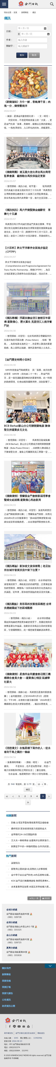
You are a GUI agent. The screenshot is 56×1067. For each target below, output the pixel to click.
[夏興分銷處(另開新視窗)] (29, 952)
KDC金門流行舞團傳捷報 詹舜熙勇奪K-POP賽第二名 (31, 881)
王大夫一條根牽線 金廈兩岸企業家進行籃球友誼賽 (31, 840)
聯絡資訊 (41, 1033)
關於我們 (6, 968)
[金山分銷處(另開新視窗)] (31, 939)
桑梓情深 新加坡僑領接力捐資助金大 (28, 829)
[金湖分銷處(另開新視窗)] (36, 926)
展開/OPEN (50, 966)
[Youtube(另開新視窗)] (19, 1026)
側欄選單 (4, 4)
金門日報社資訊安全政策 (25, 1033)
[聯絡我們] (23, 1026)
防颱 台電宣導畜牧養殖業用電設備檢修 (30, 823)
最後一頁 (28, 802)
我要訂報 (6, 987)
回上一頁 (13, 796)
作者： (9, 40)
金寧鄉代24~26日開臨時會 (24, 834)
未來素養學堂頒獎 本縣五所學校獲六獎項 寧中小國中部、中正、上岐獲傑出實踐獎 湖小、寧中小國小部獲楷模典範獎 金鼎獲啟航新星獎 (31, 887)
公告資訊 (6, 1000)
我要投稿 (6, 981)
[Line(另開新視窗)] (14, 1026)
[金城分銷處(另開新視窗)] (31, 914)
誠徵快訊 (15, 863)
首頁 (15, 12)
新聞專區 (24, 12)
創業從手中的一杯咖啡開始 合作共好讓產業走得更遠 (31, 846)
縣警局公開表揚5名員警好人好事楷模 (29, 869)
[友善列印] (28, 1026)
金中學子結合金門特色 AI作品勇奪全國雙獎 (31, 875)
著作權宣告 (8, 1033)
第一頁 (7, 796)
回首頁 (47, 898)
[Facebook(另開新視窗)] (10, 1026)
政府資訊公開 (8, 1006)
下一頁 (49, 796)
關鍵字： (10, 46)
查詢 (52, 4)
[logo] (28, 4)
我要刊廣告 (7, 993)
